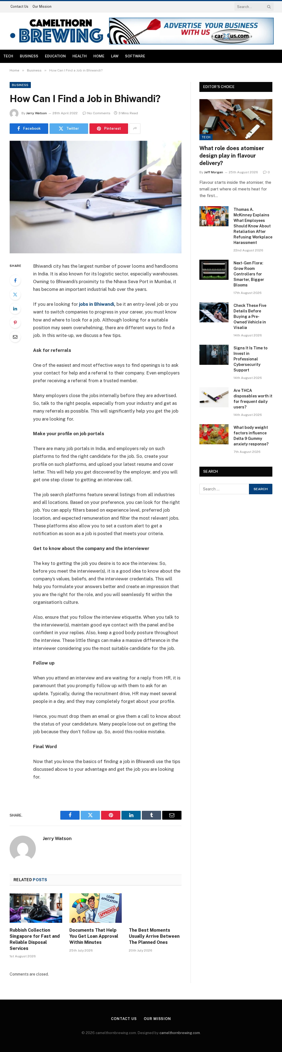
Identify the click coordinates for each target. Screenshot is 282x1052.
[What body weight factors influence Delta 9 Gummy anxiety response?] (214, 434)
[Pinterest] (15, 322)
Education (55, 56)
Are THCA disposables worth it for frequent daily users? (253, 398)
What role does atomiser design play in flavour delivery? (231, 155)
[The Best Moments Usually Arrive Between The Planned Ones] (155, 908)
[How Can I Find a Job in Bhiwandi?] (95, 197)
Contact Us (19, 7)
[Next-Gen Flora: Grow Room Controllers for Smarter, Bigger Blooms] (214, 270)
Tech (8, 56)
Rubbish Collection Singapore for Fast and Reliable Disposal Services (35, 939)
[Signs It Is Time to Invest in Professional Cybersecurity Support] (214, 355)
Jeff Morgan (213, 172)
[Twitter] (15, 294)
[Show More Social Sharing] (134, 128)
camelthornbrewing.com (179, 1033)
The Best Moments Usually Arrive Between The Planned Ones (154, 936)
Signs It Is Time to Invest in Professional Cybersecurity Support (250, 359)
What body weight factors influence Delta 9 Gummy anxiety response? (251, 435)
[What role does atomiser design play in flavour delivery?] (235, 119)
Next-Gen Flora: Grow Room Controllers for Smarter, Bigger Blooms (249, 274)
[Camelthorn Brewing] (61, 31)
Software (135, 56)
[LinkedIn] (15, 308)
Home (98, 56)
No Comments (98, 113)
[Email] (15, 336)
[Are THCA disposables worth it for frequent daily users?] (214, 397)
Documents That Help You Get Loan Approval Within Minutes (93, 936)
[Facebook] (15, 280)
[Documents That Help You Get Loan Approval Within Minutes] (95, 908)
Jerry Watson (36, 113)
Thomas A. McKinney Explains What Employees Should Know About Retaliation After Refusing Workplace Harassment (253, 226)
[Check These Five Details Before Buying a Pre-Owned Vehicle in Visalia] (214, 312)
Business (29, 56)
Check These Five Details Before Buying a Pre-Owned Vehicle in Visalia (250, 316)
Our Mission (41, 7)
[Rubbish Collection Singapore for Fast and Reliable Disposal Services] (36, 908)
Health (79, 56)
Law (114, 56)
